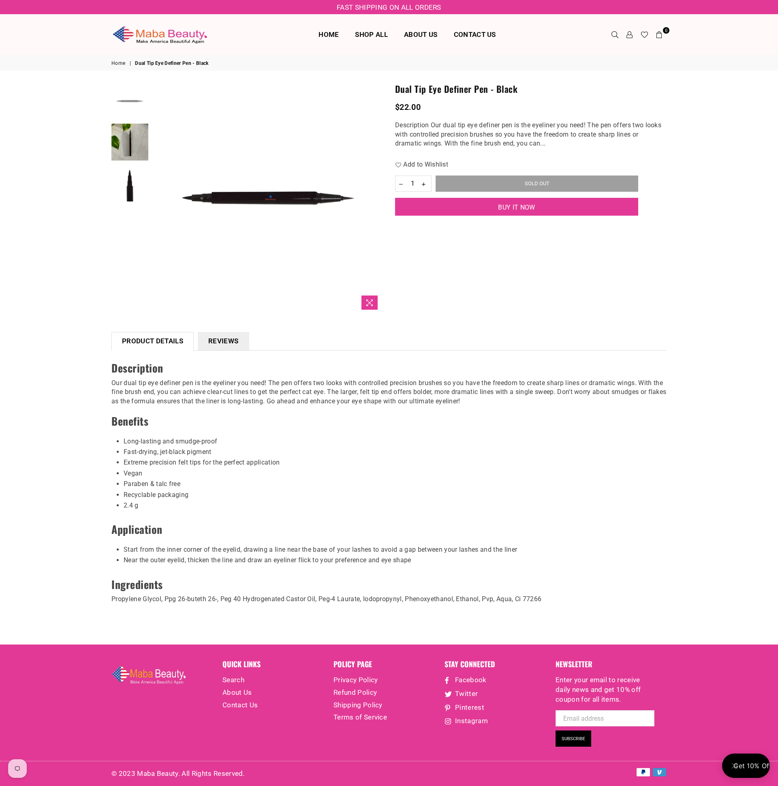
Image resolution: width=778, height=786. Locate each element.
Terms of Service (360, 717)
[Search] (615, 34)
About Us (237, 692)
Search (233, 680)
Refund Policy (355, 692)
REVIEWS (223, 341)
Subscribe (573, 738)
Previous (159, 198)
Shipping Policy (358, 705)
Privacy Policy (355, 680)
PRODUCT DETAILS (152, 341)
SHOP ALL (371, 34)
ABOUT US (421, 34)
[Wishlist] (644, 34)
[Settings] (629, 34)
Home (118, 63)
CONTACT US (475, 34)
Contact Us (240, 705)
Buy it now (516, 207)
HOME (328, 34)
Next (376, 198)
